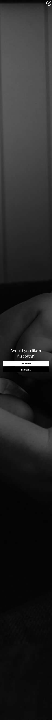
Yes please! (26, 363)
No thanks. (26, 370)
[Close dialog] (49, 3)
